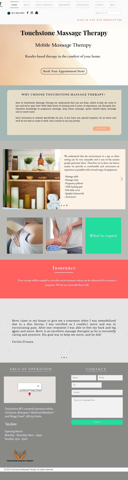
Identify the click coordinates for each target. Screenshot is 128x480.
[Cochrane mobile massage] (31, 12)
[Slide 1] (61, 357)
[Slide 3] (66, 205)
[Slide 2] (61, 205)
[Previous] (7, 179)
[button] (26, 5)
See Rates (11, 423)
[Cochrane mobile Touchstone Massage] (27, 12)
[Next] (122, 179)
